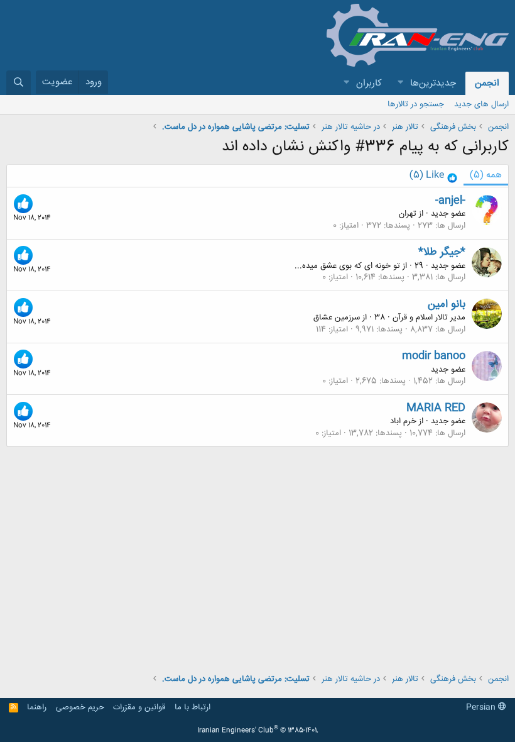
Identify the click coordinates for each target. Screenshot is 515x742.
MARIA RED (435, 408)
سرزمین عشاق (336, 317)
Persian (482, 707)
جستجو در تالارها (416, 104)
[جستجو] (18, 82)
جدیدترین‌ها (433, 83)
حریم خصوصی (80, 707)
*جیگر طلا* (441, 252)
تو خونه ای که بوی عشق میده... (347, 266)
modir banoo (433, 356)
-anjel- (450, 200)
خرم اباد (403, 421)
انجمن (487, 83)
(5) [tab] (486, 175)
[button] (400, 83)
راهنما (36, 707)
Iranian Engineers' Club (257, 730)
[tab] (433, 176)
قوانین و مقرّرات (139, 707)
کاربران (369, 83)
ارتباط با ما (192, 707)
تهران (407, 214)
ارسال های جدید (481, 104)
